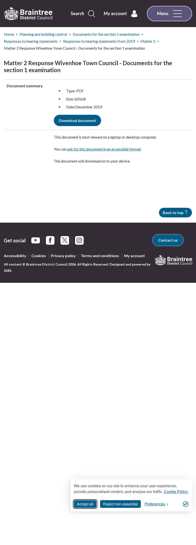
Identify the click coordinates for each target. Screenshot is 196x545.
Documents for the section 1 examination (106, 34)
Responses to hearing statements (31, 41)
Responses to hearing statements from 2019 (99, 41)
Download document (77, 120)
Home (9, 34)
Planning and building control (43, 34)
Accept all (85, 504)
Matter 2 (148, 41)
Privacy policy (63, 255)
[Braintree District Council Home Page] (28, 13)
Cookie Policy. (176, 491)
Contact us (168, 240)
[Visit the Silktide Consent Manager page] (186, 504)
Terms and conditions (100, 255)
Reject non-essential (120, 504)
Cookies (38, 255)
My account (134, 255)
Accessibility (15, 255)
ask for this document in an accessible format (104, 149)
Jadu (7, 270)
